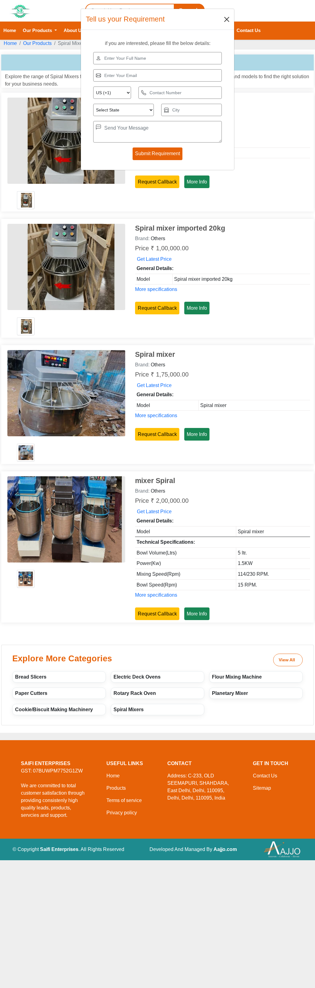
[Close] (227, 19)
